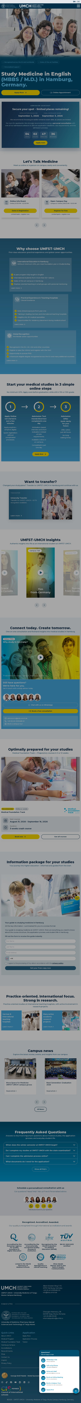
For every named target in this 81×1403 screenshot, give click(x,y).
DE (78, 2)
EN (74, 2)
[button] (78, 5)
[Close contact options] (76, 1391)
